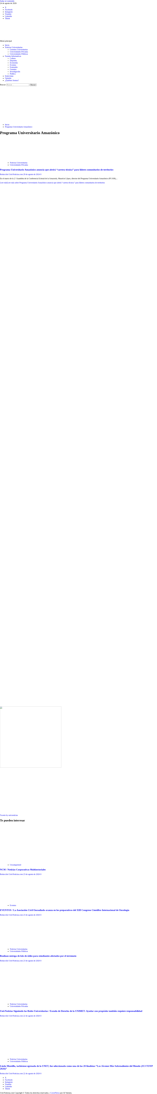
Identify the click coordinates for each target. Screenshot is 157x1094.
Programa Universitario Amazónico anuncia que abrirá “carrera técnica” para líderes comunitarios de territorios (56, 169)
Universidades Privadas (19, 52)
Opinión (8, 78)
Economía (14, 63)
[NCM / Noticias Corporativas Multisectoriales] (23, 861)
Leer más (52, 183)
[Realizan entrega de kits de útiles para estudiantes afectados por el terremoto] (23, 945)
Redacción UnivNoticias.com (11, 174)
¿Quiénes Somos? (12, 80)
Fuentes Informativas (13, 56)
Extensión (14, 67)
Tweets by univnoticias (9, 815)
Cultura (13, 58)
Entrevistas (9, 76)
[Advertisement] (78, 104)
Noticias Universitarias (13, 47)
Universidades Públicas (19, 54)
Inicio (7, 45)
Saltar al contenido (7, 1)
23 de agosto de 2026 (31, 874)
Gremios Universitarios (19, 49)
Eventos (13, 65)
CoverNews (55, 1093)
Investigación (15, 72)
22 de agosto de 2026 (31, 1016)
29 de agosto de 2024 (31, 174)
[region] (78, 314)
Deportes (13, 61)
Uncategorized (15, 865)
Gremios (13, 69)
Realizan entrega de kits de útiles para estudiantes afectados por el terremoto (38, 956)
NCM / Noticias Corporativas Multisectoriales (23, 869)
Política (13, 74)
